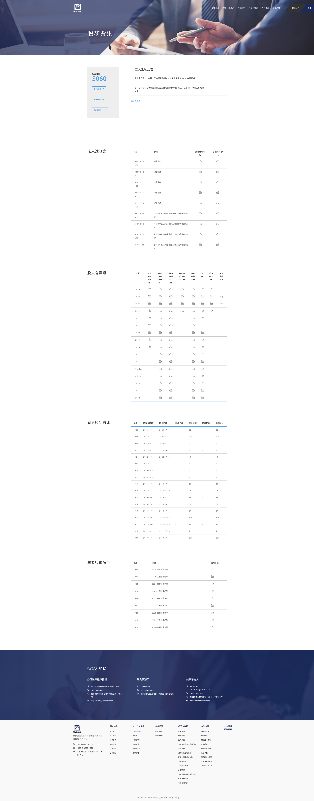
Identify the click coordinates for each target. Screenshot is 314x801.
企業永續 (276, 8)
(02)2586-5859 (97, 690)
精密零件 (136, 744)
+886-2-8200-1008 (85, 744)
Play (221, 296)
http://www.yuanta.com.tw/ (102, 700)
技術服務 (241, 8)
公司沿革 (113, 736)
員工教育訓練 (206, 748)
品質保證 (113, 748)
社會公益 (204, 753)
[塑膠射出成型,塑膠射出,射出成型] (85, 8)
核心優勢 (113, 744)
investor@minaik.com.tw (200, 700)
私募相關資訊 (183, 783)
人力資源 (265, 8)
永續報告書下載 (206, 766)
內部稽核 (181, 770)
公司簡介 (113, 731)
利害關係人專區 (206, 757)
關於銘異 (215, 8)
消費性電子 (137, 740)
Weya (178, 797)
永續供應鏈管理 (206, 761)
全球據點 (113, 753)
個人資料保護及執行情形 (187, 774)
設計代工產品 (228, 8)
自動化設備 (137, 731)
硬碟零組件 (137, 748)
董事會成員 (182, 761)
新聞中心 (181, 731)
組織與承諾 (205, 731)
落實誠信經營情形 (184, 753)
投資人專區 (253, 8)
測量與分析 (159, 736)
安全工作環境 (206, 740)
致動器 (135, 736)
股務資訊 (181, 740)
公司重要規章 (183, 778)
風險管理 (181, 748)
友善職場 (204, 744)
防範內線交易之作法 (185, 757)
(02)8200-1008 (147, 690)
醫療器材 (136, 753)
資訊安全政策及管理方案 (187, 744)
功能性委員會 (183, 766)
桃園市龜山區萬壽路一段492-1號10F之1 (157, 694)
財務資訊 (181, 736)
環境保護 (204, 736)
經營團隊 (113, 740)
